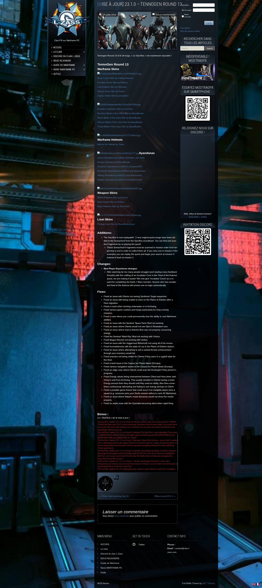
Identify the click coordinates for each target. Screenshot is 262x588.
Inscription (185, 28)
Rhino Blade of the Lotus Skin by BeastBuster (119, 118)
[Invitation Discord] (197, 242)
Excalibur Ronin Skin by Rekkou (112, 82)
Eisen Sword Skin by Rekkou (111, 202)
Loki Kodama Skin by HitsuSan (112, 87)
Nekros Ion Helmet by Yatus (110, 144)
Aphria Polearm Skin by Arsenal (112, 197)
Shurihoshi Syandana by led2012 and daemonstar (121, 171)
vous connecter (121, 516)
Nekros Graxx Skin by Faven (111, 91)
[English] (254, 584)
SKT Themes (208, 583)
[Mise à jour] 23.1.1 (165, 496)
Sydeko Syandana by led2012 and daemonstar (119, 179)
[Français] (258, 584)
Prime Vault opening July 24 (114, 496)
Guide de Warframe (64, 65)
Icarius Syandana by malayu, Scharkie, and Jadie (121, 157)
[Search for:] (192, 48)
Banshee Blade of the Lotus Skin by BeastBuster (120, 113)
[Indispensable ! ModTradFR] (197, 80)
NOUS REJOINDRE (62, 60)
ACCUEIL (57, 47)
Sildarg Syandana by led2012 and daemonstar (119, 175)
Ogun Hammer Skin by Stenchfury (113, 206)
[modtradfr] (197, 108)
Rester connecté (187, 16)
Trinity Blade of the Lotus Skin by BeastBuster (119, 126)
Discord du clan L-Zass (66, 56)
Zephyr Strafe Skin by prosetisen (113, 95)
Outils (57, 73)
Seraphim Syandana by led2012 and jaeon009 (119, 166)
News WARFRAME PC (64, 69)
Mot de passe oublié (190, 31)
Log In (209, 23)
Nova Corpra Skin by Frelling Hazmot (115, 78)
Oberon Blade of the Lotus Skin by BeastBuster (120, 122)
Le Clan (57, 51)
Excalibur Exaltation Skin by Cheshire (115, 109)
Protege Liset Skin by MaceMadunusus (116, 224)
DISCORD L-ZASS (198, 217)
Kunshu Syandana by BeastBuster (113, 162)
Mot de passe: (187, 10)
